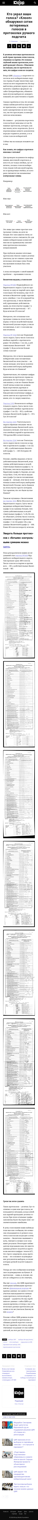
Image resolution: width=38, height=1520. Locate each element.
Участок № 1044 (10, 335)
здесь (6, 546)
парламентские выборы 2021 (11, 1344)
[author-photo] (19, 1398)
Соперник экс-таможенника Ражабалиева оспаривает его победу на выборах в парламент (28, 1374)
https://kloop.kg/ (19, 1404)
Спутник (14, 1514)
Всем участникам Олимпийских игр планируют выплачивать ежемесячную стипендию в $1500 (9, 1374)
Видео (20, 1511)
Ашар (20, 1514)
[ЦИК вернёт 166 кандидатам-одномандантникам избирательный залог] (7, 1474)
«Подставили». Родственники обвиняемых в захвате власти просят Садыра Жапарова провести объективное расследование (23, 1459)
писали (13, 1283)
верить (10, 1312)
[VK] (19, 46)
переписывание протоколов (11, 1347)
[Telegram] (24, 46)
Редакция (14, 41)
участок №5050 (21, 555)
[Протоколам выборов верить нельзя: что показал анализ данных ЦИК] (7, 1486)
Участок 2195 (8, 403)
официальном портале (19, 1288)
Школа (31, 1511)
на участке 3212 (9, 501)
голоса (5, 1342)
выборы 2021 (12, 1339)
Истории (13, 1511)
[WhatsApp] (29, 46)
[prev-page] (3, 1496)
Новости (5, 1511)
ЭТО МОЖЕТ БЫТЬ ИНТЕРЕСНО (14, 1414)
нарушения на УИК (26, 1342)
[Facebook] (9, 46)
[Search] (35, 3)
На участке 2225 (10, 422)
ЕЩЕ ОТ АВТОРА (9, 1417)
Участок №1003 (9, 285)
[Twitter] (14, 46)
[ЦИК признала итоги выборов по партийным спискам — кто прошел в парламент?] (7, 1442)
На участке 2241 (10, 440)
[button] (3, 3)
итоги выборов (14, 1342)
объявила (17, 75)
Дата (25, 1511)
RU (25, 1514)
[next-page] (6, 1496)
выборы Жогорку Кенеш (25, 1339)
